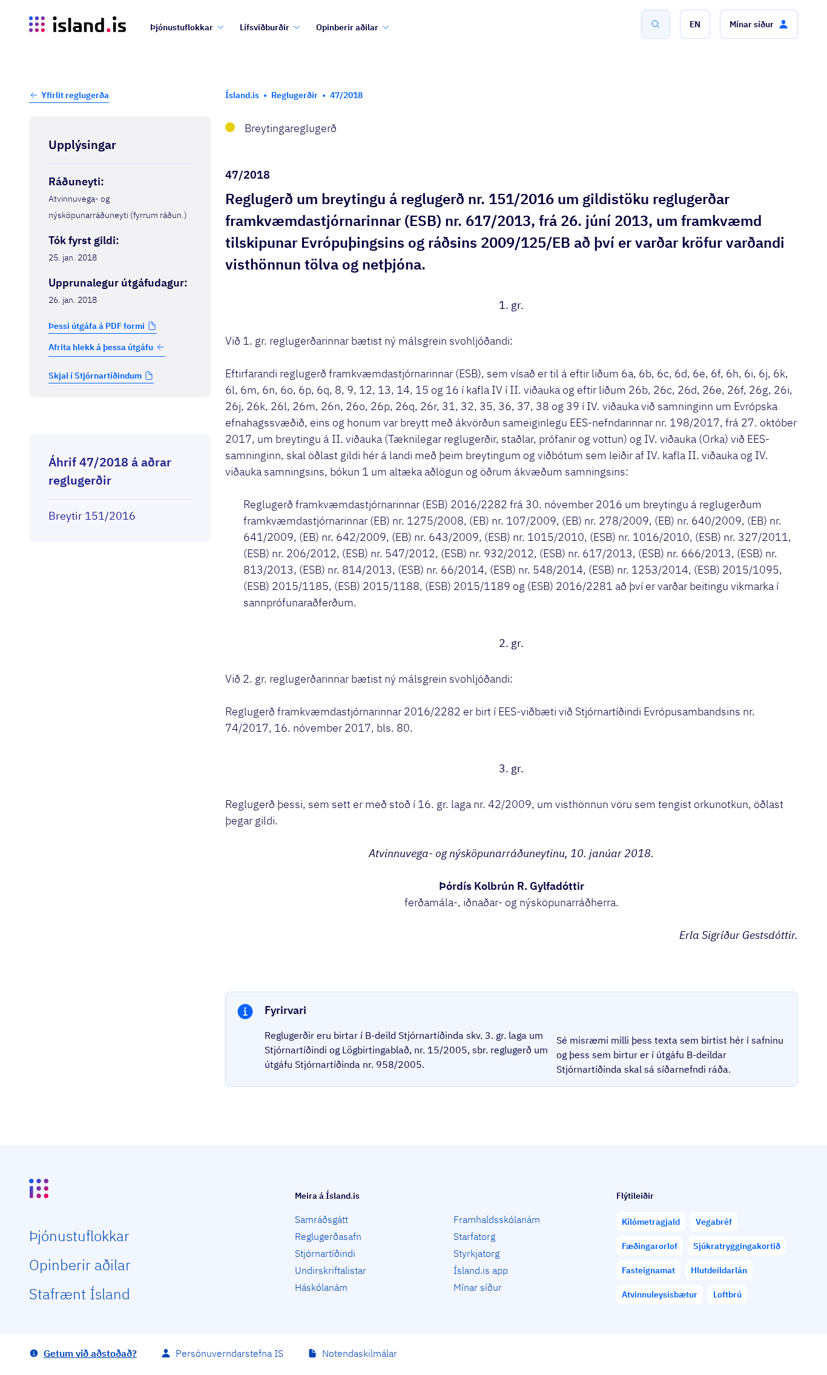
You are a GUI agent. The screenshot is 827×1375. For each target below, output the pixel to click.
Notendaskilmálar (359, 1353)
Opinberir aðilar (347, 27)
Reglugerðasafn (328, 1236)
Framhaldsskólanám (496, 1219)
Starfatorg (474, 1236)
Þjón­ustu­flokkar (79, 1235)
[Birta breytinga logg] (120, 423)
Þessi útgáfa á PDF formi (96, 325)
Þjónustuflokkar (181, 27)
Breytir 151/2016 (92, 516)
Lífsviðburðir (264, 27)
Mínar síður (477, 1287)
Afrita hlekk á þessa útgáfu (100, 347)
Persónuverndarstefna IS (229, 1353)
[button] (695, 24)
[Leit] (655, 24)
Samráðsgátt (321, 1219)
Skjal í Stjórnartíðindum (95, 375)
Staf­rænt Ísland (79, 1294)
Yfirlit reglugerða (75, 95)
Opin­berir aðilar (80, 1264)
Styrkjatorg (476, 1253)
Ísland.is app (480, 1270)
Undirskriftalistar (330, 1270)
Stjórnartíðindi (325, 1253)
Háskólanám (321, 1287)
